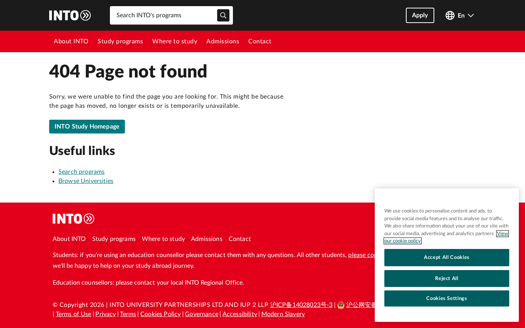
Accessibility (240, 314)
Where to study (174, 41)
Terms (128, 314)
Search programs (81, 172)
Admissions (222, 41)
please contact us (372, 255)
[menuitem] (71, 41)
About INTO (71, 41)
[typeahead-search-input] (223, 15)
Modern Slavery (283, 314)
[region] (447, 255)
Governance (201, 314)
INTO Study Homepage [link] (87, 127)
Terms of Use (73, 314)
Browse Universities (85, 181)
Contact (260, 41)
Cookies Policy (160, 314)
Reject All (447, 278)
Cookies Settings (446, 298)
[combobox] (171, 15)
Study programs (120, 41)
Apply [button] (420, 15)
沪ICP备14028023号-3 (301, 305)
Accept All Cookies (447, 257)
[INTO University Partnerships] (74, 218)
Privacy (105, 314)
